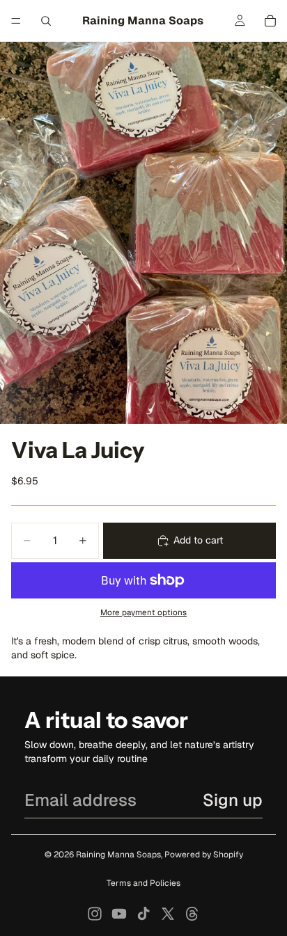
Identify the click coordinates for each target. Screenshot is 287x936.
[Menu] (16, 21)
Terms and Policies (143, 883)
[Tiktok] (143, 913)
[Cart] (270, 21)
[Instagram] (94, 913)
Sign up (233, 800)
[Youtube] (119, 913)
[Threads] (192, 913)
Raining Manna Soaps (118, 854)
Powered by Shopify (203, 854)
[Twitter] (168, 913)
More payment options (143, 612)
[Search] (46, 21)
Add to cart (198, 540)
